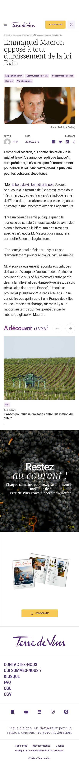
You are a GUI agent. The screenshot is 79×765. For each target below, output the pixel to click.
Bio (6, 404)
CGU (8, 688)
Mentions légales (41, 745)
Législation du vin (13, 76)
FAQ (7, 682)
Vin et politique (24, 81)
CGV (8, 694)
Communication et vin (37, 76)
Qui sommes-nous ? (22, 670)
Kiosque (12, 676)
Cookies (60, 745)
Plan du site (21, 745)
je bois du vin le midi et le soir (32, 185)
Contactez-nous (20, 664)
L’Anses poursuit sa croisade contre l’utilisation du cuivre (38, 416)
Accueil (7, 35)
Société (9, 81)
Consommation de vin (62, 76)
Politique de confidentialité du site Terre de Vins (39, 750)
